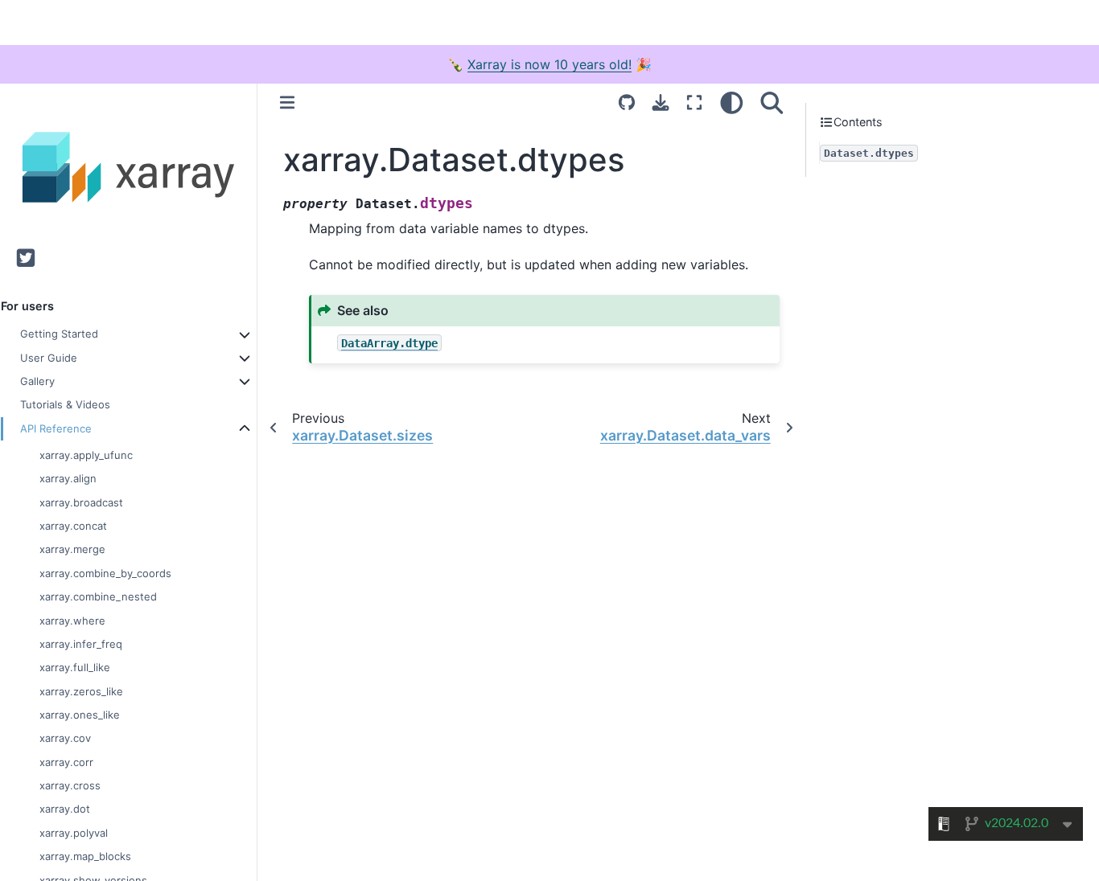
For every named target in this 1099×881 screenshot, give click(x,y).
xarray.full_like (74, 667)
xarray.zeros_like (81, 690)
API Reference (56, 427)
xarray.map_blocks (85, 856)
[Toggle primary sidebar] (287, 102)
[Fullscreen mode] (694, 102)
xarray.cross (70, 785)
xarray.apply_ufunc (86, 455)
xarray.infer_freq (80, 643)
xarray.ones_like (79, 714)
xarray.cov (65, 737)
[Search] (771, 102)
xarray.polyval (73, 832)
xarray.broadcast (81, 501)
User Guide (48, 356)
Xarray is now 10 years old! (549, 64)
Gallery (37, 381)
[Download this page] (660, 102)
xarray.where (72, 619)
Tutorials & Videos (65, 404)
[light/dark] (731, 102)
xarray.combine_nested (98, 596)
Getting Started (59, 333)
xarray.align (68, 478)
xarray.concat (73, 525)
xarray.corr (66, 761)
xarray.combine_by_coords (105, 572)
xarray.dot (64, 808)
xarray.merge (72, 549)
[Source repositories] (627, 102)
